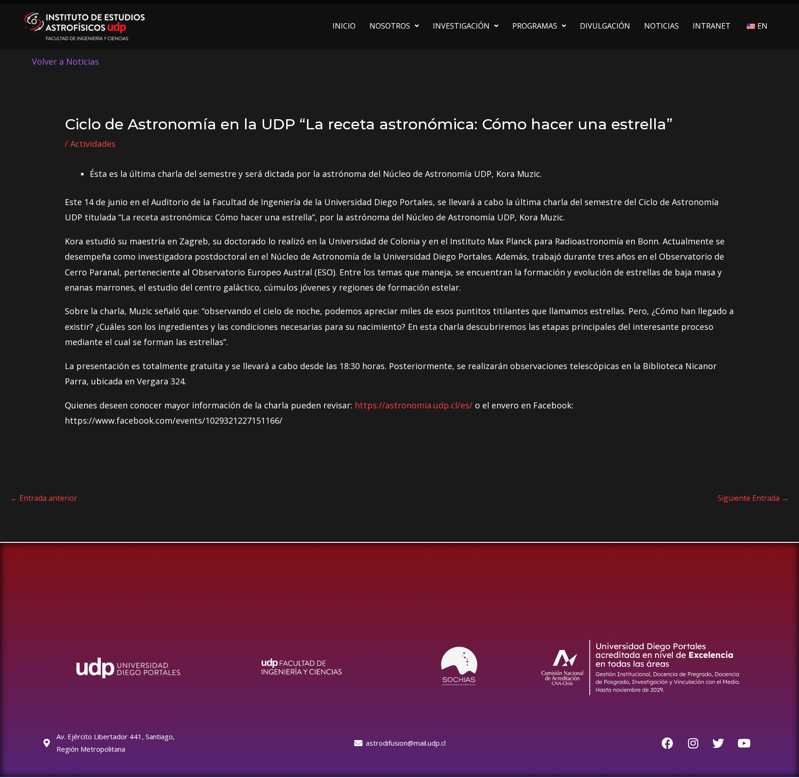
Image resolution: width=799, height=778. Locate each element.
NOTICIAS (661, 26)
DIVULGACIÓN (605, 26)
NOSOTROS (389, 26)
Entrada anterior (43, 498)
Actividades (93, 143)
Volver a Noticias (65, 61)
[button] (394, 25)
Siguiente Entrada (753, 498)
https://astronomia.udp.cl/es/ (414, 405)
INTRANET (712, 26)
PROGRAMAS (534, 26)
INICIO (344, 26)
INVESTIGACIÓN (461, 26)
